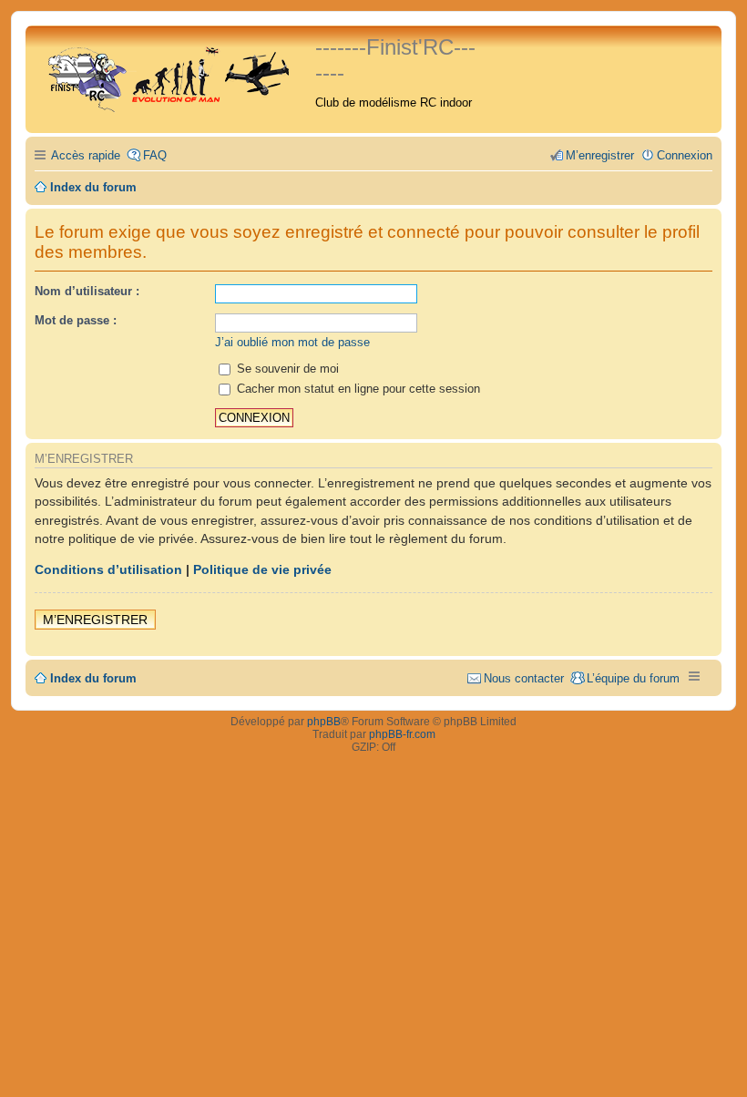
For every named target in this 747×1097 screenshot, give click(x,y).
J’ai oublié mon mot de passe (292, 342)
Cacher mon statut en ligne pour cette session (356, 388)
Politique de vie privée (262, 569)
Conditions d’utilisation (108, 569)
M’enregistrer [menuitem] (600, 155)
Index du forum (93, 678)
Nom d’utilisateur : (87, 291)
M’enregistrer (95, 619)
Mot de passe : (76, 320)
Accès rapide (85, 155)
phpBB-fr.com (402, 734)
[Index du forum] (172, 75)
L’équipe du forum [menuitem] (633, 678)
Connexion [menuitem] (684, 155)
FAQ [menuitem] (155, 155)
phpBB (324, 721)
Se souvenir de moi (286, 368)
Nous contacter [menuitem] (524, 678)
